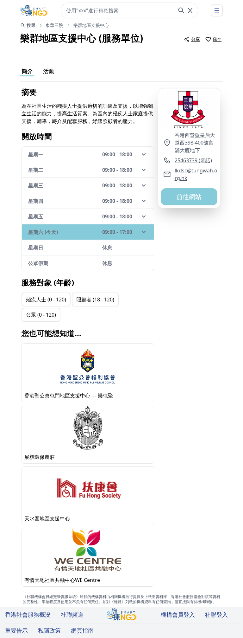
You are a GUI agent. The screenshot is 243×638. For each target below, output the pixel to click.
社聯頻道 (72, 614)
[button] (189, 110)
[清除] (190, 10)
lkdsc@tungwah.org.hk (196, 174)
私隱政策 (49, 630)
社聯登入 (216, 614)
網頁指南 (82, 630)
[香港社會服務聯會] (34, 10)
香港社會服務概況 (28, 614)
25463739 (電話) (193, 160)
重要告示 (16, 630)
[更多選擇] (217, 10)
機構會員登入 (178, 614)
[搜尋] (181, 10)
